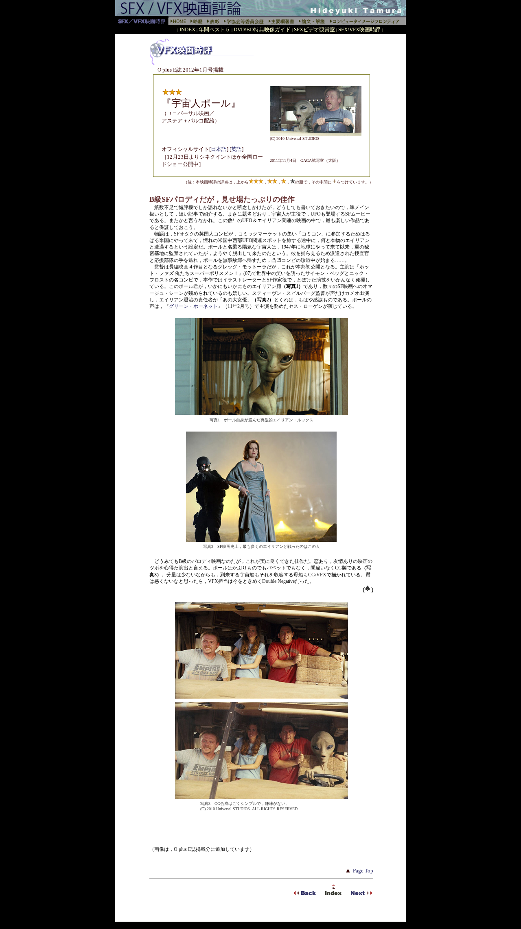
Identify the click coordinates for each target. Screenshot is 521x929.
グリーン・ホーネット (193, 306)
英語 (236, 149)
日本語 (219, 149)
